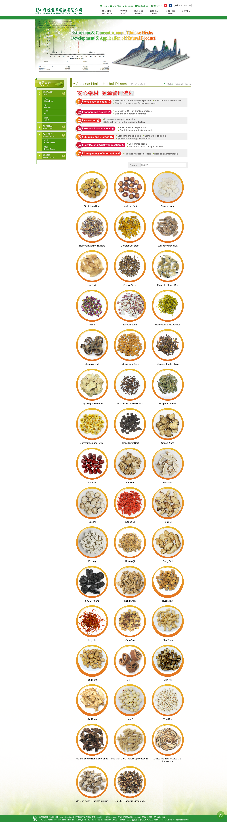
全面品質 (123, 12)
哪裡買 (48, 156)
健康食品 (48, 126)
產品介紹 (139, 12)
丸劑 (46, 112)
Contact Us (142, 6)
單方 (48, 100)
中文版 (178, 5)
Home (106, 6)
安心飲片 (49, 135)
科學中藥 (48, 93)
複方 (47, 106)
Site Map (117, 6)
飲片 (49, 141)
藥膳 (49, 148)
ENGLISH (187, 5)
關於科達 (107, 12)
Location (129, 6)
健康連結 (186, 12)
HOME (169, 84)
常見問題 (170, 12)
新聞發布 (154, 12)
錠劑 (46, 118)
